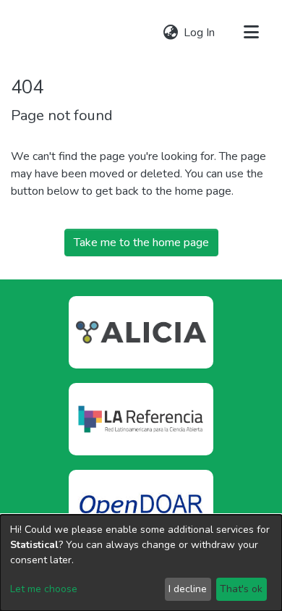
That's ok (241, 589)
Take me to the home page (141, 242)
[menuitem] (170, 32)
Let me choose (43, 589)
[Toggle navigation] (251, 32)
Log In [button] (200, 33)
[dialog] (141, 563)
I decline (187, 589)
